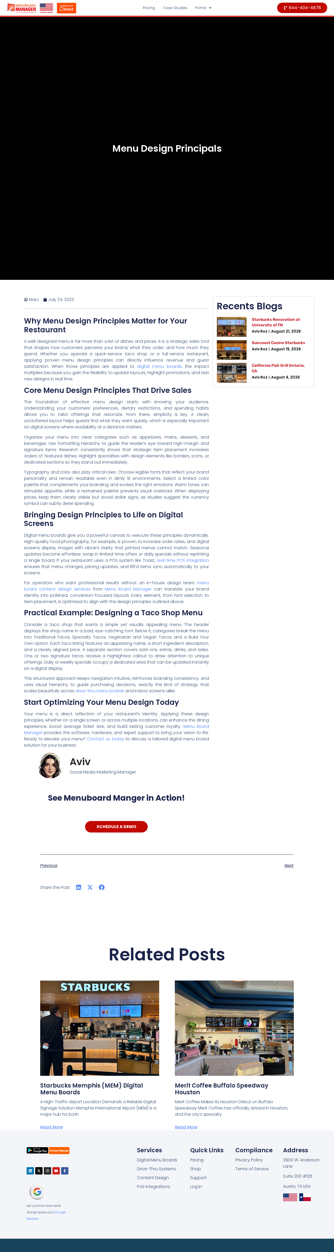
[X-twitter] (39, 1170)
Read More (51, 1127)
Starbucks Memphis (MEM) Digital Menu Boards (91, 1089)
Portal (200, 7)
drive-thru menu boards (99, 691)
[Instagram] (47, 1170)
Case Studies (175, 7)
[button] (79, 887)
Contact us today (105, 739)
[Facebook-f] (64, 1170)
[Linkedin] (30, 1170)
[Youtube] (56, 1170)
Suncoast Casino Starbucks (278, 342)
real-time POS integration (183, 560)
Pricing (149, 7)
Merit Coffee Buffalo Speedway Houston (221, 1089)
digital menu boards (159, 366)
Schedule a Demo (116, 827)
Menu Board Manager (128, 589)
